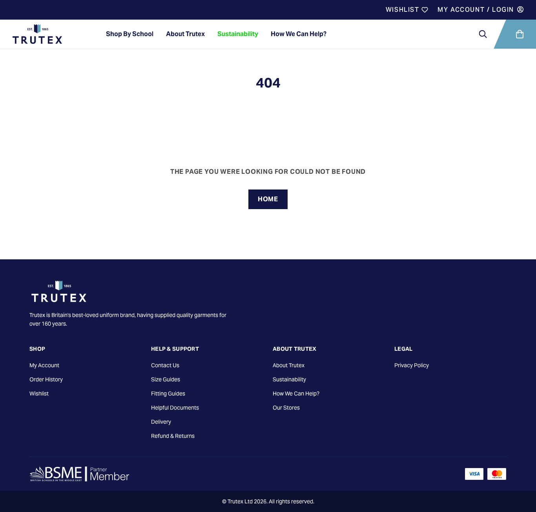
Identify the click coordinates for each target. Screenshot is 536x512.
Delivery (161, 421)
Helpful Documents (175, 407)
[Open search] (483, 34)
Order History (46, 379)
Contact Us (165, 365)
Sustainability (237, 34)
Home (268, 199)
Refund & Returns (173, 435)
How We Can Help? (298, 34)
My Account (44, 365)
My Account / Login (476, 9)
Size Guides (165, 379)
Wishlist (403, 9)
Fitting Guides (168, 393)
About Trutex (185, 34)
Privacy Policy (411, 365)
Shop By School (129, 34)
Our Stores (286, 407)
